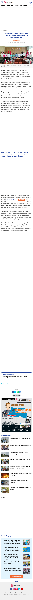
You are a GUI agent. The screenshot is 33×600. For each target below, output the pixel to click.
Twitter (20, 591)
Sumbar (4, 383)
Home (3, 5)
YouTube (23, 591)
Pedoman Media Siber (15, 592)
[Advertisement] (16, 17)
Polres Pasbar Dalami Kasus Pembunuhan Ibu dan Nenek (12, 569)
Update (22, 199)
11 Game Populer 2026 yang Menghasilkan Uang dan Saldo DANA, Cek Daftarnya (12, 541)
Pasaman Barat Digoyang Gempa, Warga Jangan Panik (15, 377)
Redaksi (7, 592)
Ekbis (29, 5)
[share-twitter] (15, 392)
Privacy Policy (24, 592)
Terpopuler (10, 5)
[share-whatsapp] (18, 392)
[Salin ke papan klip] (20, 392)
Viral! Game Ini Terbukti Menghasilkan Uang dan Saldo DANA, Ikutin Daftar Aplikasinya (11, 556)
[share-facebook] (13, 392)
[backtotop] (16, 582)
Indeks (16, 5)
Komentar (17, 395)
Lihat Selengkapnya (16, 576)
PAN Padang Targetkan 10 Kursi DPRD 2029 (11, 562)
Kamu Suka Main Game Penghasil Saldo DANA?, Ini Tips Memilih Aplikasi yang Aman (12, 549)
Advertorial (23, 5)
